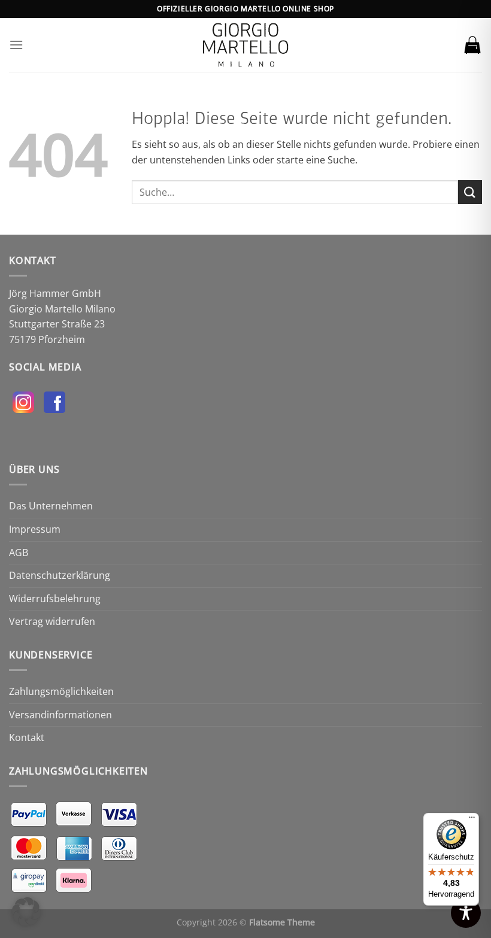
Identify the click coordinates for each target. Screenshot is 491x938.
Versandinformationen (60, 714)
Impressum (34, 529)
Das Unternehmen (51, 505)
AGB (18, 552)
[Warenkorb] (472, 44)
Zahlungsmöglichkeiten (61, 691)
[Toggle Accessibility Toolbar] (466, 913)
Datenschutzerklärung (59, 575)
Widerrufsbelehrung (55, 598)
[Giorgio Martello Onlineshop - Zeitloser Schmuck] (245, 45)
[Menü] (16, 44)
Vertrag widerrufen (52, 621)
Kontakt (26, 737)
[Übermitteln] (470, 192)
